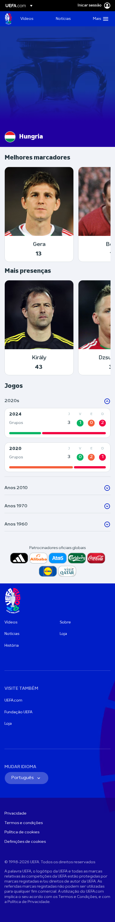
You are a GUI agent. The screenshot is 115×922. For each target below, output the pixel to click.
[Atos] (58, 558)
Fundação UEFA (18, 712)
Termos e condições (23, 823)
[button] (99, 19)
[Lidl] (48, 571)
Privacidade (15, 813)
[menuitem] (33, 19)
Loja (63, 634)
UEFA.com (13, 700)
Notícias (11, 634)
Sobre (65, 622)
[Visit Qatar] (67, 571)
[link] (27, 19)
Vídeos (10, 622)
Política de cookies (21, 832)
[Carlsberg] (77, 558)
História (11, 645)
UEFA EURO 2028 (8, 18)
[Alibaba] (38, 558)
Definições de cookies (25, 842)
